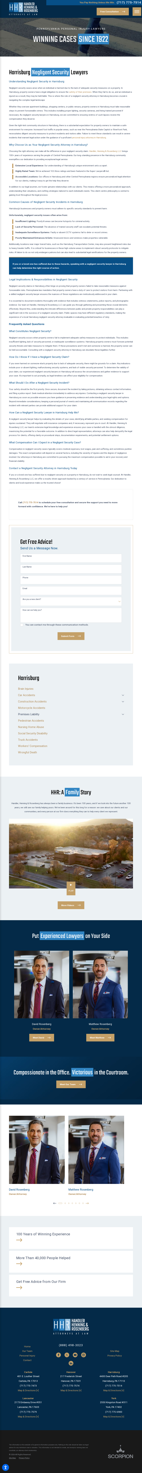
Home (27, 1346)
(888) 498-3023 (71, 1345)
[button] (5, 1467)
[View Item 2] (65, 1203)
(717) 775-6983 (113, 1412)
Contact (27, 1360)
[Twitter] (66, 1355)
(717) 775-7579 (28, 1412)
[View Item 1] (60, 1203)
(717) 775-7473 (28, 1385)
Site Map (114, 1351)
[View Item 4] (72, 1203)
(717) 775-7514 (129, 2)
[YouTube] (75, 1355)
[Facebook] (58, 1355)
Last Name (27, 567)
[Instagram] (83, 1355)
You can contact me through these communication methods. (57, 625)
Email (25, 588)
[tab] (123, 695)
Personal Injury (27, 1355)
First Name (27, 556)
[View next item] (87, 1203)
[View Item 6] (79, 1203)
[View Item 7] (83, 1203)
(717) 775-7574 (71, 1385)
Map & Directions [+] (28, 1390)
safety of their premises (80, 92)
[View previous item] (54, 1203)
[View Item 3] (68, 1203)
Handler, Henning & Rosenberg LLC (105, 151)
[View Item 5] (76, 1203)
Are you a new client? (32, 599)
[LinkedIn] (71, 1363)
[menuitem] (71, 689)
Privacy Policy (114, 1355)
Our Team (27, 1351)
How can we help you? (32, 610)
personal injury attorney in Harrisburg (89, 137)
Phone (25, 578)
